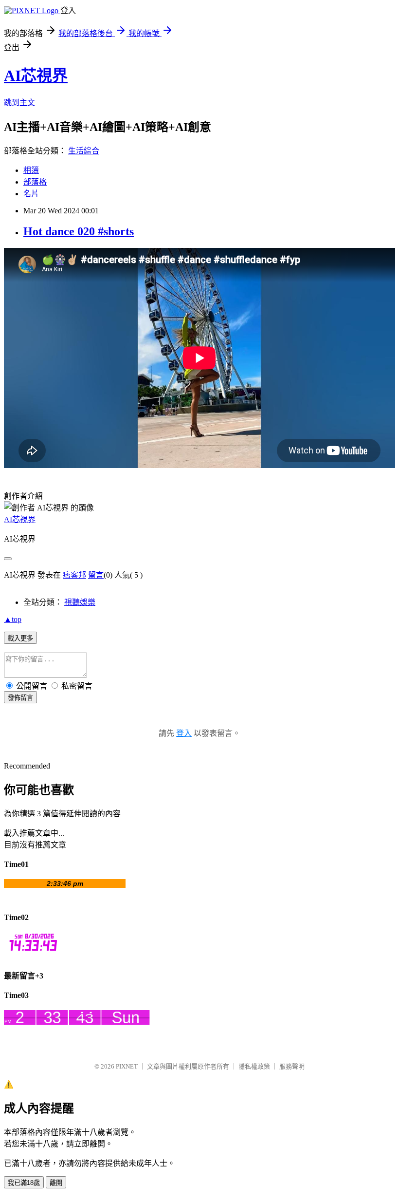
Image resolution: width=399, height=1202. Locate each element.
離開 (56, 1182)
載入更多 (20, 638)
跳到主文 (19, 102)
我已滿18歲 (24, 1182)
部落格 (35, 182)
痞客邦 (74, 575)
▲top (12, 619)
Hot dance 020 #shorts (78, 231)
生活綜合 (83, 151)
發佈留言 (20, 697)
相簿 (31, 170)
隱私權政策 (254, 1066)
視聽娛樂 (79, 602)
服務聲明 (292, 1066)
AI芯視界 (36, 75)
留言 (96, 575)
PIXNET (127, 1066)
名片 (31, 193)
